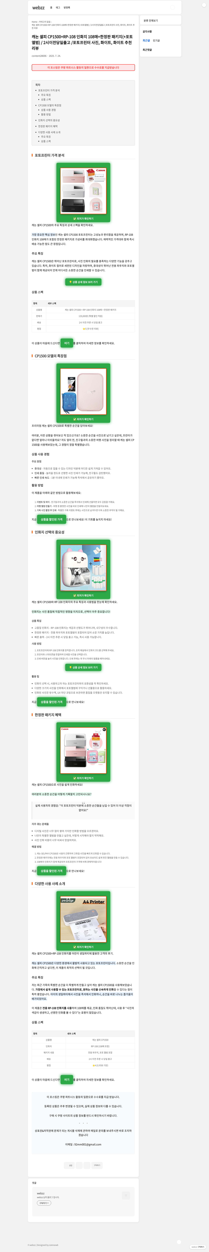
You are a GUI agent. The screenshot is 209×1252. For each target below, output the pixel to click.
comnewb (53, 1244)
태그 (58, 7)
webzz (38, 7)
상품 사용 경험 (48, 110)
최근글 (146, 40)
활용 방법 (46, 114)
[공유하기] (79, 1165)
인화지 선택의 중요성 (49, 120)
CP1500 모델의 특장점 (49, 105)
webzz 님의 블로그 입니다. (48, 1197)
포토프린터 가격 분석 (49, 90)
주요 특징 (46, 95)
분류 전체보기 (151, 20)
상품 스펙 (46, 99)
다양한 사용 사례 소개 (49, 132)
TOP (179, 1242)
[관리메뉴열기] (204, 5)
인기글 (156, 40)
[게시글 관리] (86, 1165)
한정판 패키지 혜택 (48, 126)
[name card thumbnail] (126, 1196)
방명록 (67, 7)
